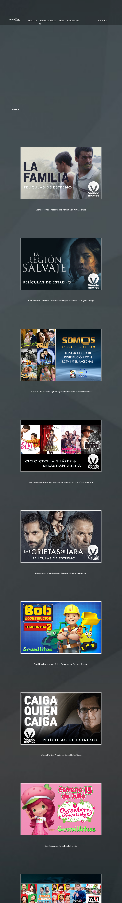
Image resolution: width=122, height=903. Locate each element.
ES (105, 21)
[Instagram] (35, 24)
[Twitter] (40, 24)
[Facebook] (30, 24)
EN (99, 21)
